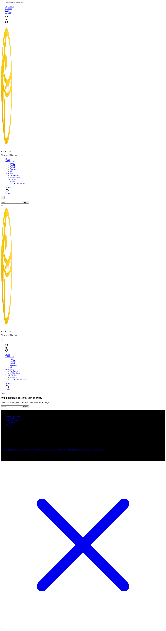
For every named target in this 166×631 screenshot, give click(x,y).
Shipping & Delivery (12, 420)
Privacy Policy (10, 418)
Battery (8, 187)
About (7, 425)
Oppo (12, 163)
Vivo (11, 171)
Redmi (12, 167)
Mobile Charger (15, 177)
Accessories (9, 173)
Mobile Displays (11, 179)
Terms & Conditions (12, 416)
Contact (8, 427)
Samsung (13, 169)
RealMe (13, 165)
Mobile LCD (14, 181)
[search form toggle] (3, 197)
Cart (6, 11)
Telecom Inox (6, 151)
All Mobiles (9, 161)
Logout (8, 13)
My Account (9, 7)
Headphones (14, 175)
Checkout (8, 9)
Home (7, 159)
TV (6, 185)
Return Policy (10, 422)
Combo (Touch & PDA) (18, 183)
